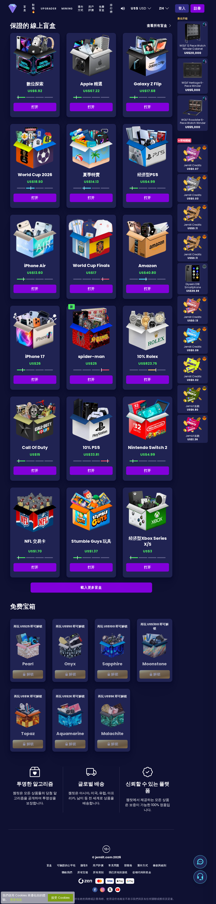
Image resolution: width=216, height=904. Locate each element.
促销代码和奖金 (141, 872)
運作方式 (80, 8)
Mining (67, 8)
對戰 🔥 (33, 8)
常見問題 (113, 865)
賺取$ (84, 865)
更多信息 (16, 899)
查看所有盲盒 (157, 25)
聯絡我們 (67, 872)
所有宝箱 (82, 872)
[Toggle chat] (200, 862)
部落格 (128, 865)
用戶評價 (91, 8)
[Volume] (122, 8)
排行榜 (111, 8)
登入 (182, 8)
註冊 (197, 8)
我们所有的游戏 (118, 872)
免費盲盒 (101, 8)
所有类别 (98, 872)
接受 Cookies (60, 898)
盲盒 (24, 8)
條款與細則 (159, 865)
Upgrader (48, 8)
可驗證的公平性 (66, 865)
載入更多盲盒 (91, 587)
